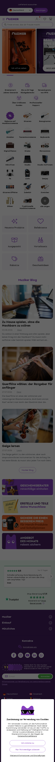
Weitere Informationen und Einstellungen (27, 755)
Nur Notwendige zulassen (27, 749)
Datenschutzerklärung (27, 736)
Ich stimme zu (27, 743)
